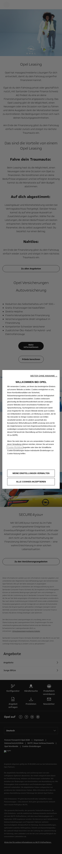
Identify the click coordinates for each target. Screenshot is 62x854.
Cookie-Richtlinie (14, 447)
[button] (43, 376)
